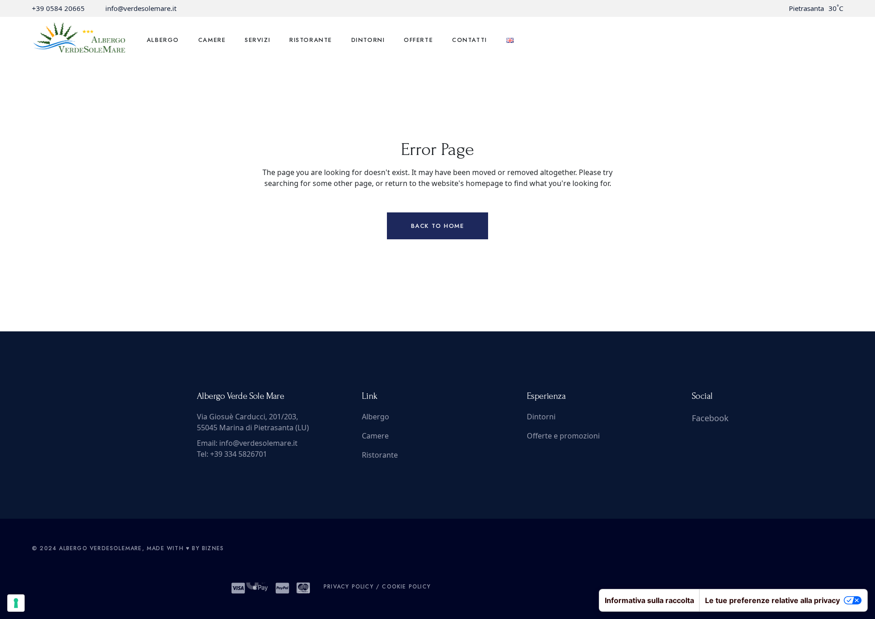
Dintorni (541, 417)
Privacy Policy (349, 587)
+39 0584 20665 (58, 8)
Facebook (710, 418)
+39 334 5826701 (238, 454)
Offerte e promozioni (563, 436)
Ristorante (380, 455)
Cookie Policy (406, 587)
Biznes (213, 548)
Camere (375, 436)
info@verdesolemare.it (140, 8)
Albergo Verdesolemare (100, 548)
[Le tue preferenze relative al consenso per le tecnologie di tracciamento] (16, 603)
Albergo (375, 417)
